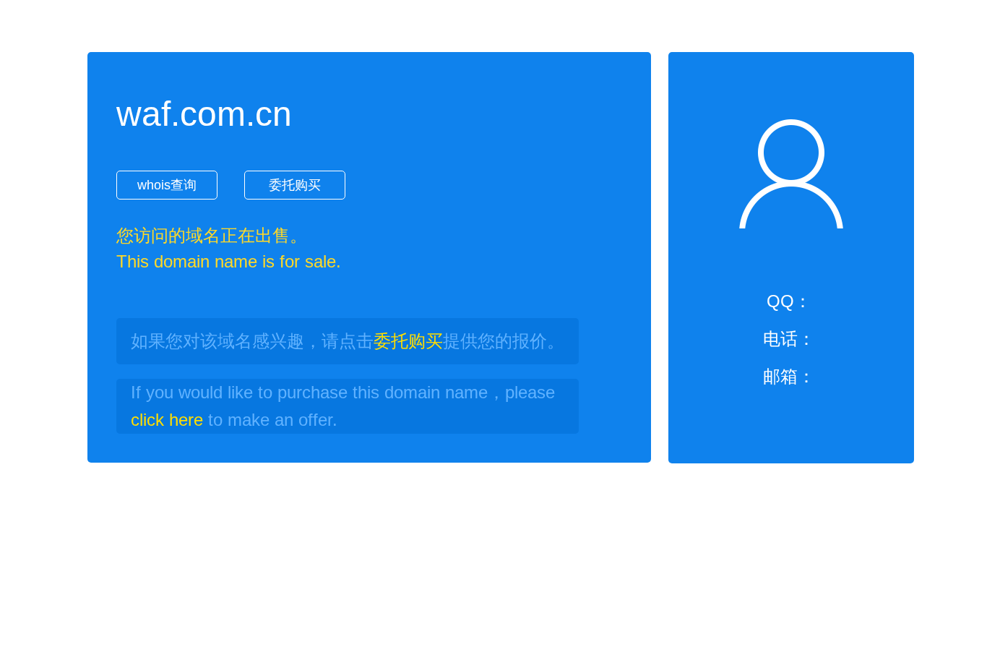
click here (167, 419)
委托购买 (295, 185)
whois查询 (167, 185)
